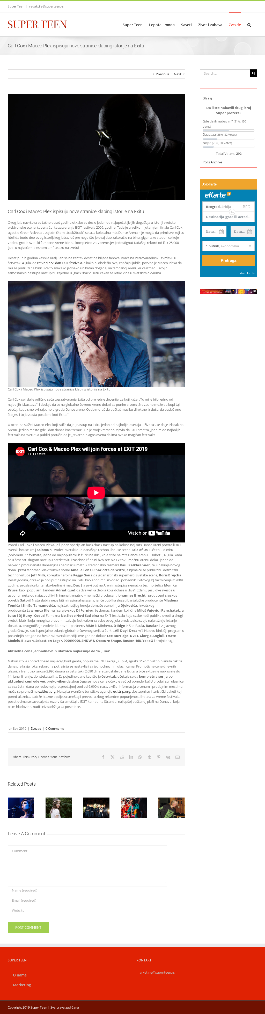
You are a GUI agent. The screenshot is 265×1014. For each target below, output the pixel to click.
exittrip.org (121, 691)
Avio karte (247, 273)
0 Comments (55, 728)
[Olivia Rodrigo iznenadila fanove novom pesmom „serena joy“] (59, 808)
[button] (249, 24)
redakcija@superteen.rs (46, 6)
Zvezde (36, 728)
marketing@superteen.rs (155, 972)
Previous (162, 74)
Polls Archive (212, 162)
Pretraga (228, 260)
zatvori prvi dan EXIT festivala (59, 262)
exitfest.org (47, 691)
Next (177, 74)
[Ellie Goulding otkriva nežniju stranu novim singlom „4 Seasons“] (171, 808)
